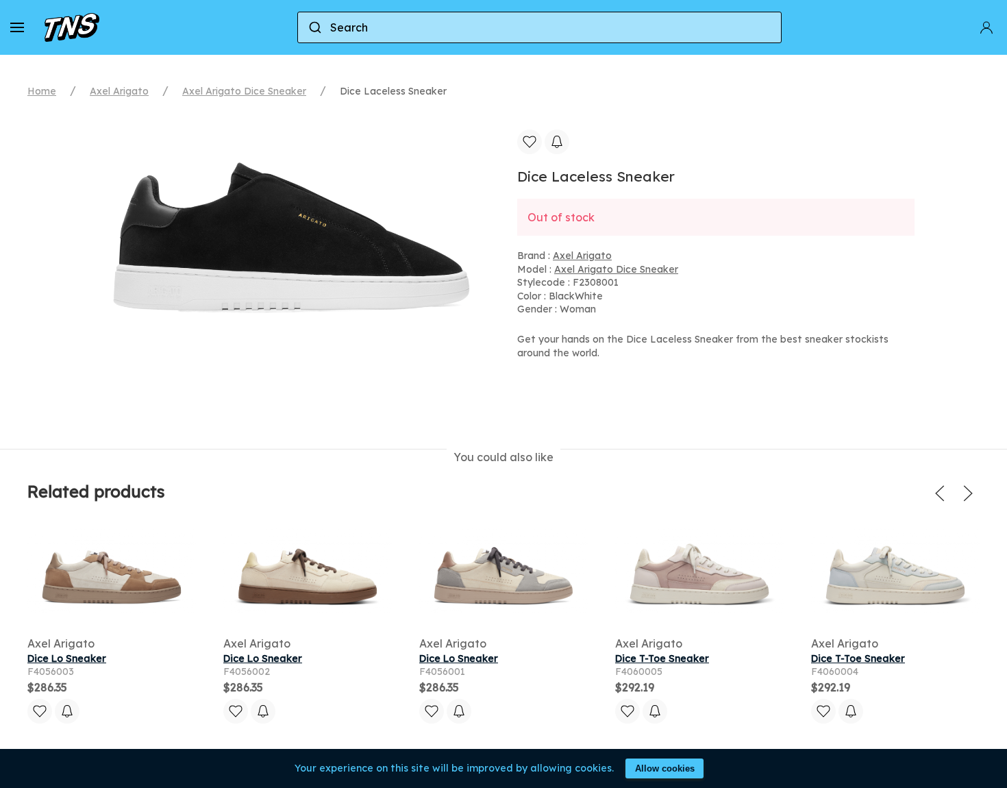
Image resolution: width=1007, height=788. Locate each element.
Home (41, 91)
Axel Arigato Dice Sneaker (244, 91)
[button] (17, 27)
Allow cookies (665, 768)
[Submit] (314, 27)
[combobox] (539, 27)
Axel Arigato (119, 91)
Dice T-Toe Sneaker (662, 658)
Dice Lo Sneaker (66, 658)
